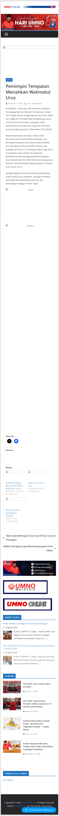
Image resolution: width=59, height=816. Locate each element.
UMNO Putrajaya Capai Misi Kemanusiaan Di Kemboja (28, 548)
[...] (45, 638)
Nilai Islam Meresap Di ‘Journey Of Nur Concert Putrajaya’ (30, 537)
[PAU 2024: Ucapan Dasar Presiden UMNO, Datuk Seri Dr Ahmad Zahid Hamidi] (12, 707)
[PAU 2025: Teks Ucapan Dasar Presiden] (12, 688)
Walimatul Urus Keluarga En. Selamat (13, 513)
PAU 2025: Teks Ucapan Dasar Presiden (37, 685)
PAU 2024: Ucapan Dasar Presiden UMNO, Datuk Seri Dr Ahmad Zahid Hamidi (37, 704)
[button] (39, 810)
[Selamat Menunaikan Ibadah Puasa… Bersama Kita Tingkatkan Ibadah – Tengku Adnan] (12, 728)
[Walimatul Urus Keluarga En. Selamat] (15, 503)
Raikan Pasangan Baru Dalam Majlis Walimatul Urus (14, 486)
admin (28, 103)
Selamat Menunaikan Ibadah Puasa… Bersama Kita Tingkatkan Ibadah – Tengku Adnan (36, 725)
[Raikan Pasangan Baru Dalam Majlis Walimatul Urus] (15, 476)
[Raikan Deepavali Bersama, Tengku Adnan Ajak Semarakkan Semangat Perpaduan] (12, 749)
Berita (9, 80)
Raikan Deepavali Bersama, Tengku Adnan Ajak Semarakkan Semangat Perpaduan (38, 746)
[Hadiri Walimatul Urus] (38, 476)
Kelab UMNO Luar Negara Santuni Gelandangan (25, 623)
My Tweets (8, 780)
